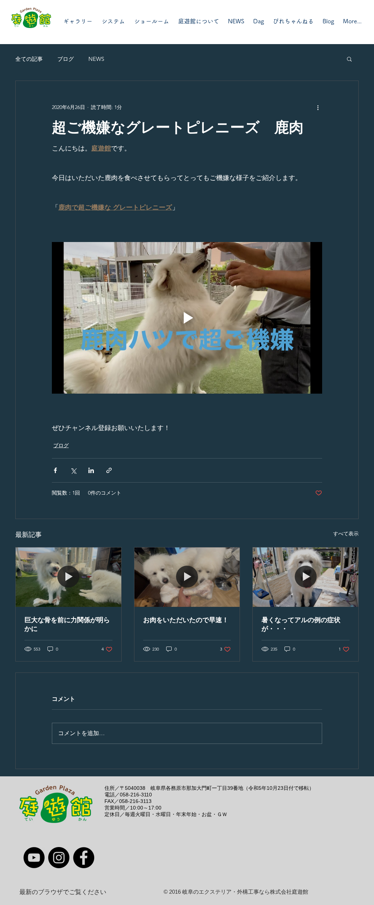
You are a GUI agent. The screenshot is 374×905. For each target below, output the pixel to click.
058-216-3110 (136, 794)
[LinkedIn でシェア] (91, 470)
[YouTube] (34, 857)
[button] (349, 59)
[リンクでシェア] (109, 470)
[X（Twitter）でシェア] (73, 470)
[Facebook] (83, 857)
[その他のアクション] (317, 107)
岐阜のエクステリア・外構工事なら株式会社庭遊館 (245, 892)
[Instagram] (58, 857)
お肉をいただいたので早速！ (186, 620)
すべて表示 (346, 533)
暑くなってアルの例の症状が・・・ (301, 624)
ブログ (65, 58)
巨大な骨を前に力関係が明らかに (67, 624)
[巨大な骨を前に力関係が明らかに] (68, 576)
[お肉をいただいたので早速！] (187, 576)
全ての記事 (29, 58)
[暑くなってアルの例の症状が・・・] (305, 576)
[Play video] (187, 318)
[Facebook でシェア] (55, 470)
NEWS (96, 58)
